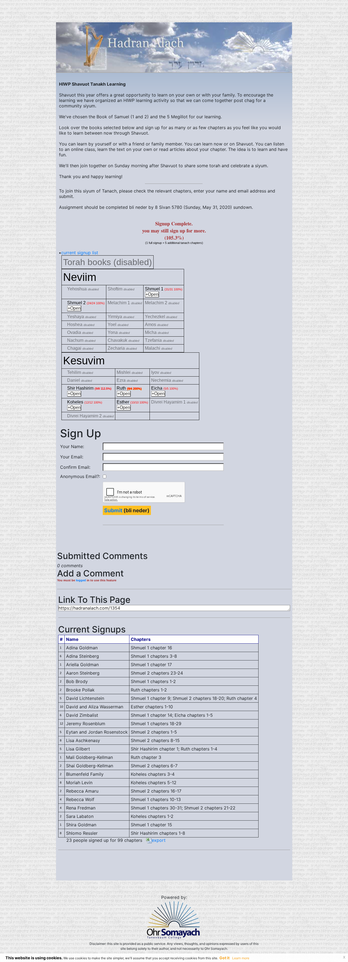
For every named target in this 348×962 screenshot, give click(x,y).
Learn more (240, 958)
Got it (224, 957)
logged (81, 580)
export (159, 840)
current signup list (79, 252)
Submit (113, 510)
